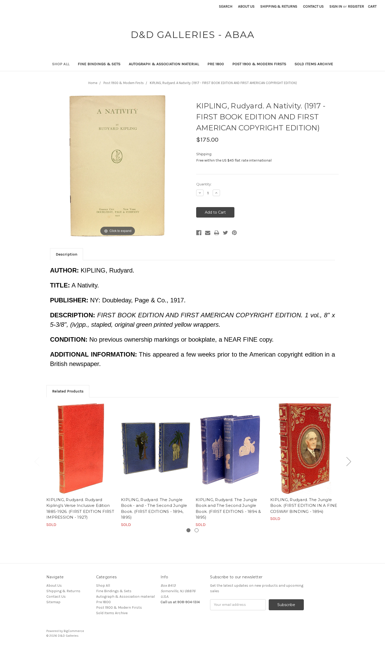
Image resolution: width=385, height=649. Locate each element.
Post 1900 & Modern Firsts (259, 64)
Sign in (335, 6)
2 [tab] (197, 530)
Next (348, 461)
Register (356, 6)
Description (66, 254)
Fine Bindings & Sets (99, 64)
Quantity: (204, 184)
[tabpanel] (81, 465)
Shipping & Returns (278, 6)
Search (225, 6)
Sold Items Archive (314, 64)
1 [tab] (188, 530)
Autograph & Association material (164, 64)
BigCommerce (74, 631)
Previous (36, 461)
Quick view (81, 448)
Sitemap (53, 602)
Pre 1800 (215, 64)
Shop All (60, 64)
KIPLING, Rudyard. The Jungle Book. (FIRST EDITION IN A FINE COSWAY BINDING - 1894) (303, 505)
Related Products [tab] (68, 391)
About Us (246, 6)
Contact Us (313, 6)
